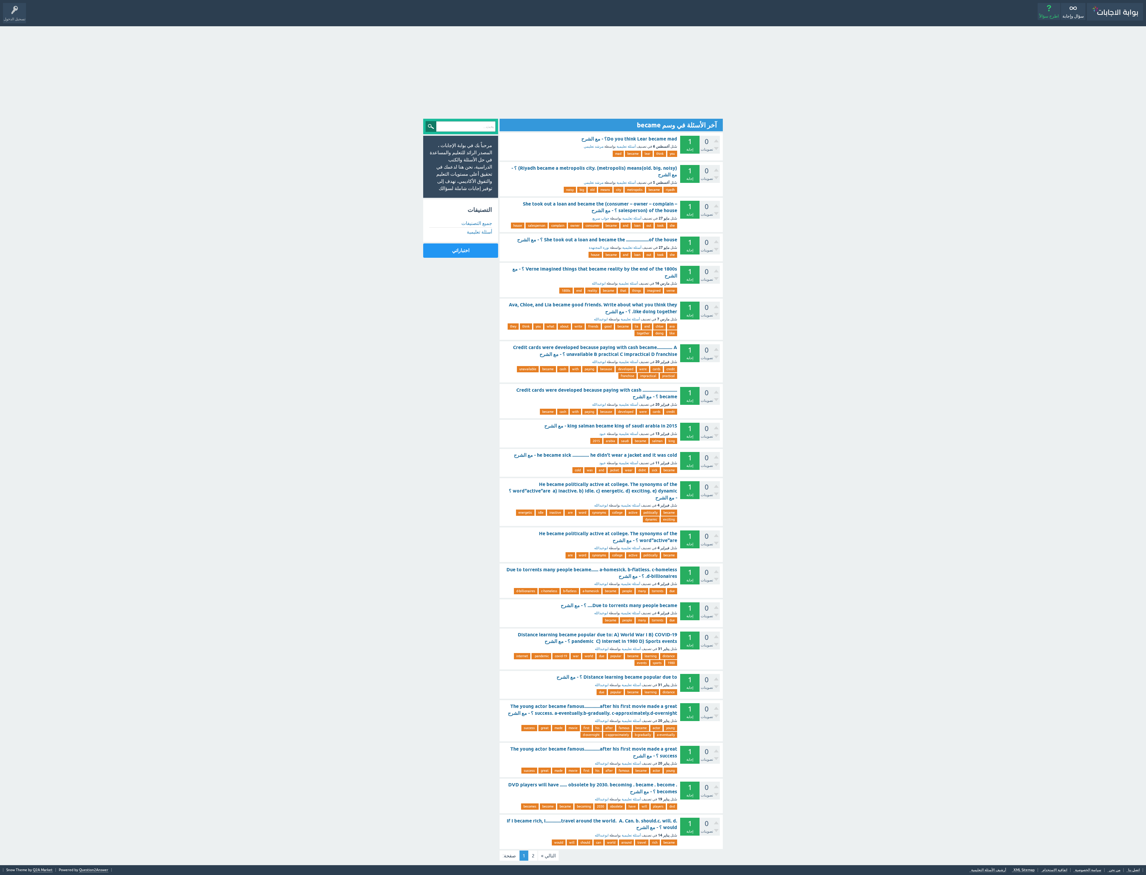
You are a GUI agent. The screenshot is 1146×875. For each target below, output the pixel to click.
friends (593, 326)
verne (670, 290)
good (607, 326)
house (517, 225)
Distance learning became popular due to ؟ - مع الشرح (617, 677)
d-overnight (591, 735)
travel (641, 842)
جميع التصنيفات (476, 223)
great (545, 728)
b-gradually (643, 735)
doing (659, 333)
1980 (671, 663)
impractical (648, 376)
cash (563, 369)
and (625, 225)
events (642, 663)
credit (670, 369)
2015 (596, 441)
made (558, 728)
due (672, 591)
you (672, 153)
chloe (659, 326)
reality (592, 290)
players (658, 806)
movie (573, 728)
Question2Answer (93, 870)
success (529, 728)
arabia (610, 441)
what (550, 326)
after (609, 728)
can (598, 842)
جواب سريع (600, 218)
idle (540, 512)
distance (669, 656)
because (606, 369)
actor (656, 728)
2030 (600, 806)
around (626, 842)
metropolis (635, 190)
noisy (570, 190)
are (570, 512)
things (636, 290)
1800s (566, 290)
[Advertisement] (573, 71)
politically (650, 512)
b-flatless (570, 591)
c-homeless (549, 591)
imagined (653, 290)
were (643, 369)
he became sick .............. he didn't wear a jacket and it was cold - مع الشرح (595, 455)
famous (624, 728)
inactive (555, 512)
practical (668, 376)
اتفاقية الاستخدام (1054, 870)
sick (654, 470)
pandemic (541, 656)
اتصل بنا (1134, 870)
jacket (614, 470)
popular (615, 656)
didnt (642, 470)
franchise (627, 376)
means (605, 190)
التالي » (548, 855)
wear (628, 470)
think (660, 153)
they (513, 326)
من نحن (1114, 870)
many (642, 591)
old (592, 190)
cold (578, 470)
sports (657, 663)
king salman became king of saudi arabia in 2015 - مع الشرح (610, 426)
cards (656, 369)
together (643, 333)
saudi (625, 441)
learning (651, 656)
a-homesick (591, 591)
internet (522, 656)
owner (575, 225)
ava (672, 326)
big (582, 190)
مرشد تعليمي (593, 146)
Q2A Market (43, 870)
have (632, 806)
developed (625, 369)
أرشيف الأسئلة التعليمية (988, 870)
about (564, 326)
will (644, 806)
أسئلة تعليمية (626, 146)
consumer (593, 225)
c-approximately (617, 735)
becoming (584, 806)
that (623, 290)
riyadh (670, 190)
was (590, 470)
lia (636, 326)
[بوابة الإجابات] (1115, 12)
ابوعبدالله (599, 283)
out (648, 225)
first (586, 728)
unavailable (527, 369)
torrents (657, 591)
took (660, 225)
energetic (525, 512)
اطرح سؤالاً (1049, 16)
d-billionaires (525, 591)
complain (557, 225)
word (582, 512)
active (633, 512)
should (585, 842)
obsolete (616, 806)
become (548, 806)
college (617, 512)
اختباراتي (460, 250)
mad (618, 153)
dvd (672, 806)
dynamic (651, 519)
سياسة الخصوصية (1088, 870)
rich (654, 842)
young (670, 728)
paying (589, 369)
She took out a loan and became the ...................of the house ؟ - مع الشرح (597, 240)
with (575, 369)
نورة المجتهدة (599, 248)
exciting (669, 519)
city (618, 190)
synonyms (599, 512)
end (579, 290)
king (671, 441)
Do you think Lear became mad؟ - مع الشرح (629, 139)
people (627, 591)
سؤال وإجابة (1073, 16)
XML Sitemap (1024, 870)
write (578, 326)
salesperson (536, 225)
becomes (529, 806)
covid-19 (561, 656)
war (576, 656)
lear (647, 153)
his (597, 728)
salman (657, 441)
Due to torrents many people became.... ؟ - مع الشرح (619, 605)
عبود (602, 434)
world (589, 656)
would (558, 842)
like (672, 333)
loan (637, 225)
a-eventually (666, 735)
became (633, 153)
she (672, 225)
